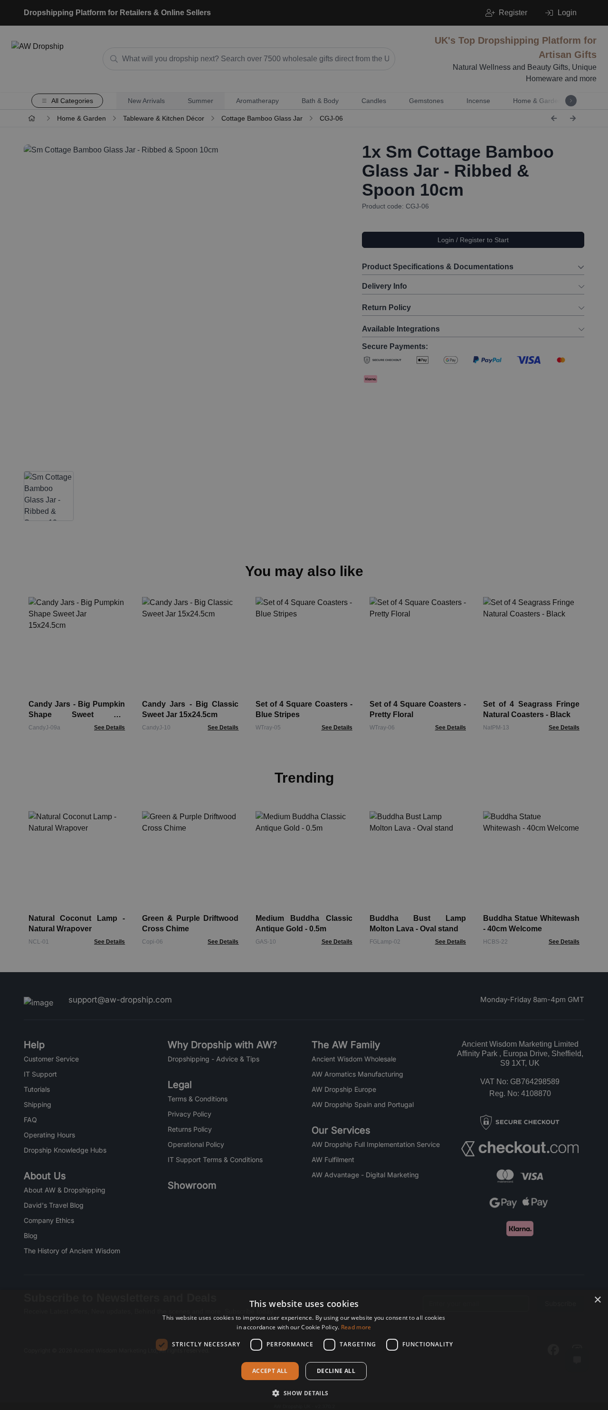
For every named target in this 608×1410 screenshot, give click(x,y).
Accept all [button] (270, 1371)
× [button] (597, 1300)
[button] (303, 1393)
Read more (356, 1327)
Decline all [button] (336, 1371)
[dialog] (304, 1350)
